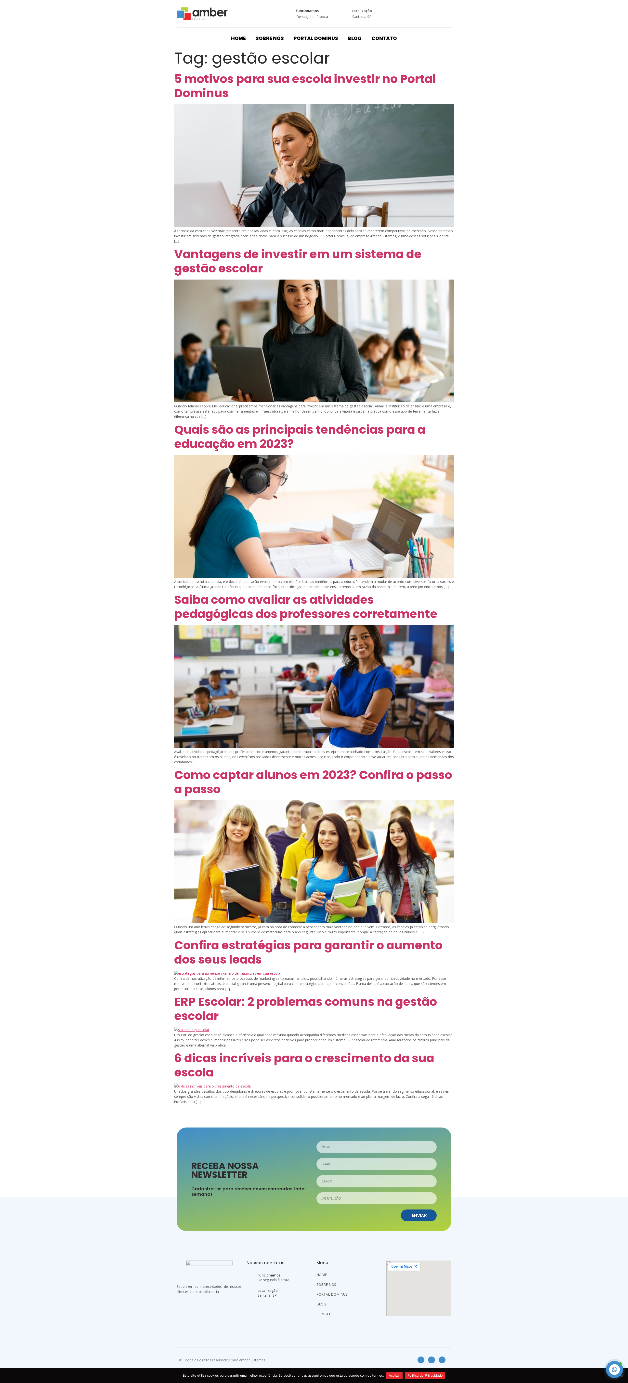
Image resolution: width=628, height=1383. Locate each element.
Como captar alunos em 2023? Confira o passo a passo (313, 782)
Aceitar (394, 1375)
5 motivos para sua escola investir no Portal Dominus (305, 86)
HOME (238, 38)
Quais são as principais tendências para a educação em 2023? (299, 436)
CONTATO (384, 38)
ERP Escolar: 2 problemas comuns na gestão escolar (305, 1009)
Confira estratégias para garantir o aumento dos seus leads (308, 952)
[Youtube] (442, 1359)
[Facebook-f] (421, 1359)
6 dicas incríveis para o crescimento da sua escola (304, 1065)
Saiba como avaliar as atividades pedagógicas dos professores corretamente (305, 606)
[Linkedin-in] (431, 1359)
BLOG (355, 38)
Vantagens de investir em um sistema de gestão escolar (297, 261)
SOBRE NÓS (270, 38)
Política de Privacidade (425, 1375)
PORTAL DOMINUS (316, 38)
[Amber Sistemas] (202, 13)
